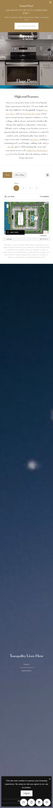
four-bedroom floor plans (30, 113)
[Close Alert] (50, 3)
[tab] (7, 175)
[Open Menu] (50, 37)
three (12, 113)
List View (10, 196)
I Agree (27, 793)
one (45, 110)
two (7, 113)
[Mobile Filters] (47, 175)
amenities (34, 139)
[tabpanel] (26, 220)
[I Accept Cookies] (50, 779)
